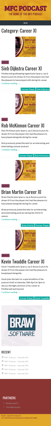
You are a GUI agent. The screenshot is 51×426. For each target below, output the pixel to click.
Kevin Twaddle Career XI (22, 261)
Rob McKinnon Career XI (22, 125)
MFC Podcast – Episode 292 (16, 373)
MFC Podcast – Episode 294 (16, 365)
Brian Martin (28, 225)
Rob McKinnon (42, 155)
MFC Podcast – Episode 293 (16, 369)
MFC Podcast (25, 7)
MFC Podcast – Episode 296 (16, 357)
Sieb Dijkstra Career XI (21, 68)
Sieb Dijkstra (43, 89)
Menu (26, 22)
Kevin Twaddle (42, 298)
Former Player (28, 89)
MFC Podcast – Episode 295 (16, 361)
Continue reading (10, 83)
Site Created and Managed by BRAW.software (19, 418)
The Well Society (13, 407)
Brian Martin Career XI (21, 191)
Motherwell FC (12, 403)
